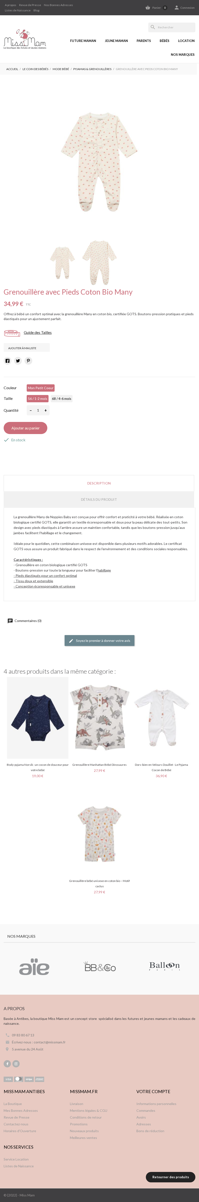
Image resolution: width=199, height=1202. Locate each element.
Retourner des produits (170, 1177)
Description (99, 483)
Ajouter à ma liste (22, 348)
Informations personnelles (156, 1104)
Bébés (164, 41)
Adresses (143, 1124)
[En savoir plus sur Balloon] (164, 967)
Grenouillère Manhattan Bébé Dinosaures (99, 764)
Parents (144, 41)
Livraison (76, 1104)
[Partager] (7, 361)
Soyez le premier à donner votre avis (102, 640)
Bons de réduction (150, 1131)
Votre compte (153, 1091)
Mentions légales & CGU (88, 1110)
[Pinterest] (28, 361)
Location (186, 41)
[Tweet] (18, 361)
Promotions (79, 1124)
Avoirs (141, 1117)
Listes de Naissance (18, 10)
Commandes (145, 1110)
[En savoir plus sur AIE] (34, 967)
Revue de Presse (30, 5)
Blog (36, 10)
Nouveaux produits (84, 1131)
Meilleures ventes (83, 1138)
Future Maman (83, 41)
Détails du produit (99, 499)
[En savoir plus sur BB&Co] (99, 967)
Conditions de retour (86, 1117)
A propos (10, 5)
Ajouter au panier (25, 428)
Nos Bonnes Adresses (58, 5)
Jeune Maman (116, 41)
